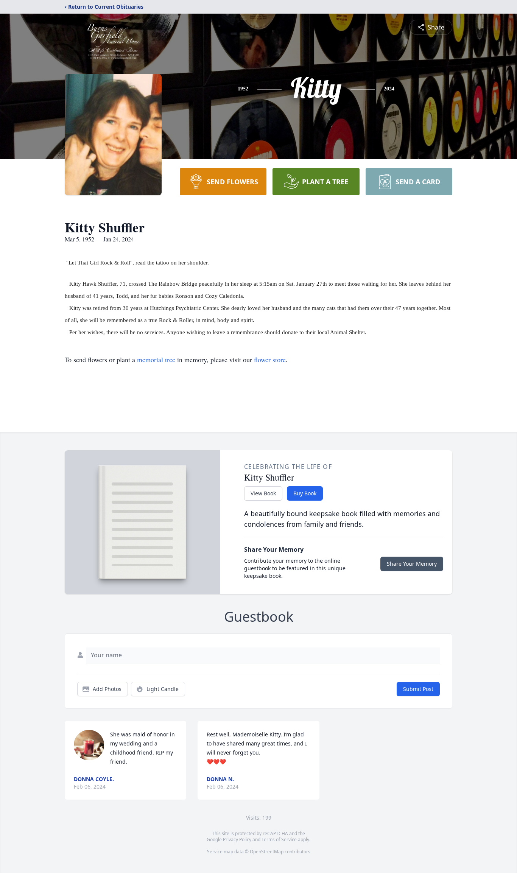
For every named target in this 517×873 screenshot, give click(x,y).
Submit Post (418, 688)
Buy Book (304, 493)
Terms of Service (279, 839)
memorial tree (156, 359)
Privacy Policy (237, 839)
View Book (263, 493)
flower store (270, 359)
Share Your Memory (412, 563)
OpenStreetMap (266, 851)
